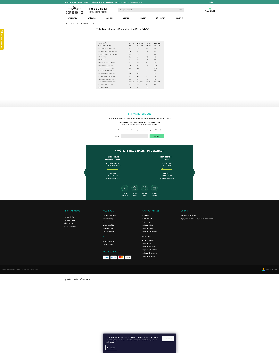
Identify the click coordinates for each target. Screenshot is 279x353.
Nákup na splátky (108, 225)
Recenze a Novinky (109, 241)
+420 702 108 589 (166, 176)
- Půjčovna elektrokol (149, 247)
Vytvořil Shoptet (271, 270)
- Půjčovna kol (146, 243)
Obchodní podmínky (109, 215)
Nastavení (111, 348)
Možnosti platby (108, 219)
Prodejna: (109, 2)
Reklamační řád (108, 228)
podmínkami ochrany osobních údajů (149, 130)
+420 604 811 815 (82, 2)
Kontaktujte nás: (70, 2)
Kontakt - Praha (69, 217)
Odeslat (156, 136)
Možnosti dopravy (109, 222)
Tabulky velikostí (108, 232)
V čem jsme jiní (68, 223)
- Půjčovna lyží (146, 222)
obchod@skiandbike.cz (96, 2)
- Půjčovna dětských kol (149, 253)
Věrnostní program (70, 226)
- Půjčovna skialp (147, 228)
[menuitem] (73, 18)
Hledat (180, 10)
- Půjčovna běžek (147, 225)
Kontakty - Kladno (70, 220)
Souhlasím (168, 339)
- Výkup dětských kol (148, 256)
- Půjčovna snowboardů (149, 232)
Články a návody (108, 244)
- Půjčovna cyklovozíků (149, 250)
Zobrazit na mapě (112, 169)
